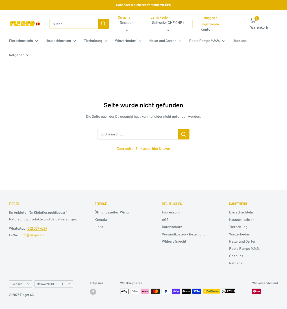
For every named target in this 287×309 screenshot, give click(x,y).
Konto (205, 29)
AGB (165, 219)
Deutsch (16, 284)
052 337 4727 (37, 228)
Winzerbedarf (126, 40)
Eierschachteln (21, 40)
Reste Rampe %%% (204, 40)
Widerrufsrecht (174, 241)
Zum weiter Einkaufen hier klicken (143, 148)
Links (99, 226)
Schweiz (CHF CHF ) (50, 284)
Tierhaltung (93, 40)
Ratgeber (16, 55)
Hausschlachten (58, 40)
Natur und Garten (162, 40)
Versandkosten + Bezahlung (184, 234)
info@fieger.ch (32, 235)
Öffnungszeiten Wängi (112, 212)
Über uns (240, 40)
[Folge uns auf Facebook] (93, 292)
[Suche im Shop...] (183, 134)
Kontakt (101, 219)
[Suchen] (103, 24)
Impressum (171, 212)
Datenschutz (172, 226)
